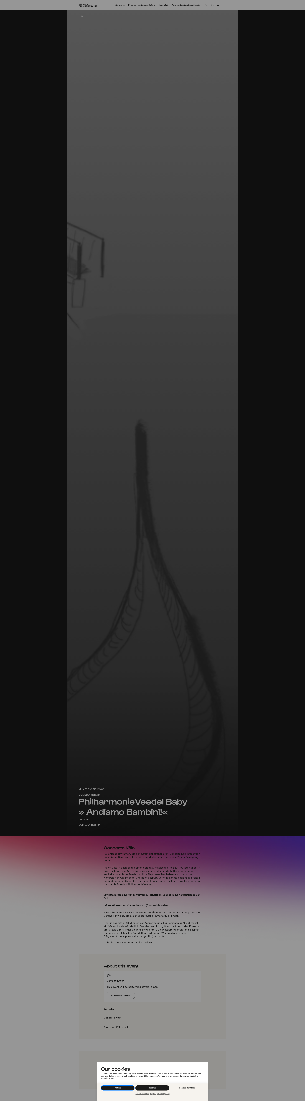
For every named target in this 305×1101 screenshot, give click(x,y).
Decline (152, 1088)
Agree (118, 1088)
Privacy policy (163, 1094)
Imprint (153, 1094)
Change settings (187, 1088)
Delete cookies (142, 1094)
